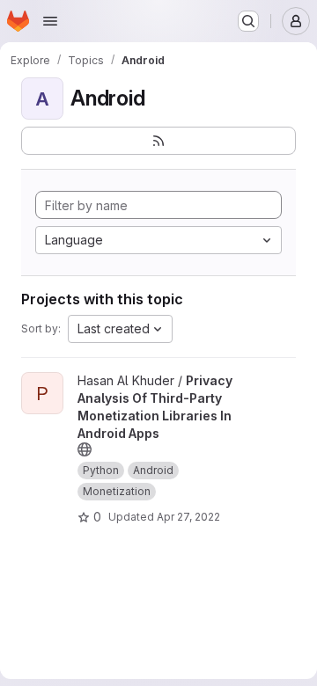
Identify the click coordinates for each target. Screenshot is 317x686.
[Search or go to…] (248, 21)
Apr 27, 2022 (188, 516)
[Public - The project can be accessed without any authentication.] (84, 449)
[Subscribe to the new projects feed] (158, 141)
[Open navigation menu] (50, 21)
